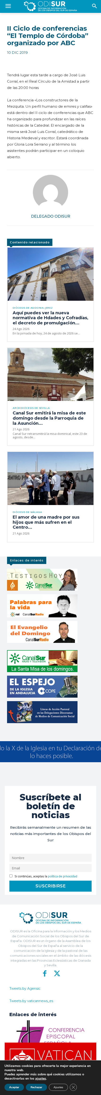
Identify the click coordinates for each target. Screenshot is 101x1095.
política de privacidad (62, 876)
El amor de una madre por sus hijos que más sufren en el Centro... (46, 522)
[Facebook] (44, 973)
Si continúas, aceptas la (45, 876)
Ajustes (58, 1087)
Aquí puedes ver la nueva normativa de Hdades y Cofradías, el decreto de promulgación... (50, 318)
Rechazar (36, 1087)
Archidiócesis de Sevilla (31, 408)
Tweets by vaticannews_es (31, 1001)
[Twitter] (56, 973)
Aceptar (14, 1087)
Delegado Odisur (50, 216)
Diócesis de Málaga (27, 512)
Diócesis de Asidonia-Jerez (33, 308)
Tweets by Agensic (24, 988)
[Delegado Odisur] (50, 192)
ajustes (40, 1079)
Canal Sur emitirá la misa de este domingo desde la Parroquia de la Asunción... (49, 418)
